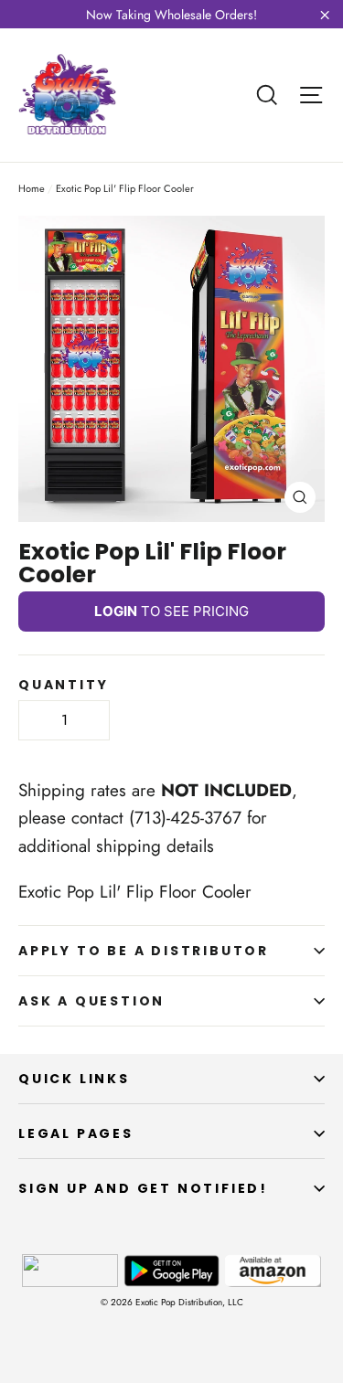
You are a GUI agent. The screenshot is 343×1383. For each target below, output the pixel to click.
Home (31, 188)
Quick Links (74, 1078)
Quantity (63, 684)
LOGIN (115, 611)
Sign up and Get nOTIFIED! (143, 1188)
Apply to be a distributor (143, 951)
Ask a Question (91, 1001)
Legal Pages (76, 1133)
